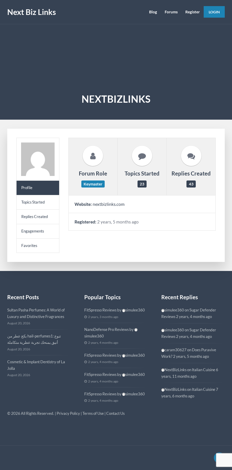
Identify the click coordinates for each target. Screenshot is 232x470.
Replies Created (34, 216)
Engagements (32, 231)
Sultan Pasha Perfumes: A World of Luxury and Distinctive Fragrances (36, 313)
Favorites (29, 245)
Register (192, 11)
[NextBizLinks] (38, 159)
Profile (26, 187)
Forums (171, 11)
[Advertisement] (116, 58)
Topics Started (33, 202)
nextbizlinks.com (109, 204)
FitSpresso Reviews (100, 310)
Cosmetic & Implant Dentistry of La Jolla (36, 365)
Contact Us (115, 413)
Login (214, 12)
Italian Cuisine (203, 369)
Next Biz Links (31, 12)
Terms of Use (93, 413)
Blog (153, 11)
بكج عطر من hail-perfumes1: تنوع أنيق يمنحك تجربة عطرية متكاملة (34, 339)
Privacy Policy (68, 413)
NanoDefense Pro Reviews (106, 329)
